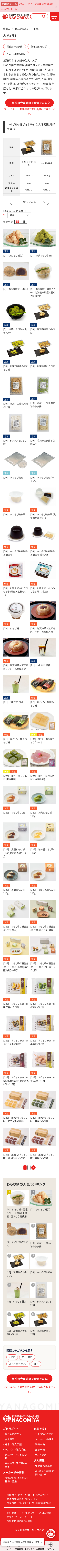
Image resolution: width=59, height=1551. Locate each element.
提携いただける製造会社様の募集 (17, 1479)
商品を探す (40, 1429)
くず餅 (12, 1357)
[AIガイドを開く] (51, 1534)
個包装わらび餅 (39, 46)
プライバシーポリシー (18, 1517)
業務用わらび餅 (14, 46)
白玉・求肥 (27, 1357)
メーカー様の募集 (13, 1472)
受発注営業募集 (43, 1465)
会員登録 (10, 1439)
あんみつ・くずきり (18, 1363)
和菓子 (36, 28)
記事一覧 (40, 1449)
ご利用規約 (45, 1513)
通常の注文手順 (13, 1444)
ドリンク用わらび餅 (16, 53)
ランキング (40, 1454)
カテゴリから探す (44, 1434)
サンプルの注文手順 (15, 1449)
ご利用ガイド (11, 1429)
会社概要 (11, 1513)
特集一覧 (40, 1444)
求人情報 (39, 1460)
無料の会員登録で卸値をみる (31, 103)
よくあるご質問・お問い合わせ (44, 1472)
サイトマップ (28, 1513)
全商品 (6, 28)
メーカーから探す (44, 1439)
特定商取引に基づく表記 (20, 1521)
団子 (36, 1363)
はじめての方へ (13, 1434)
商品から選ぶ (21, 28)
